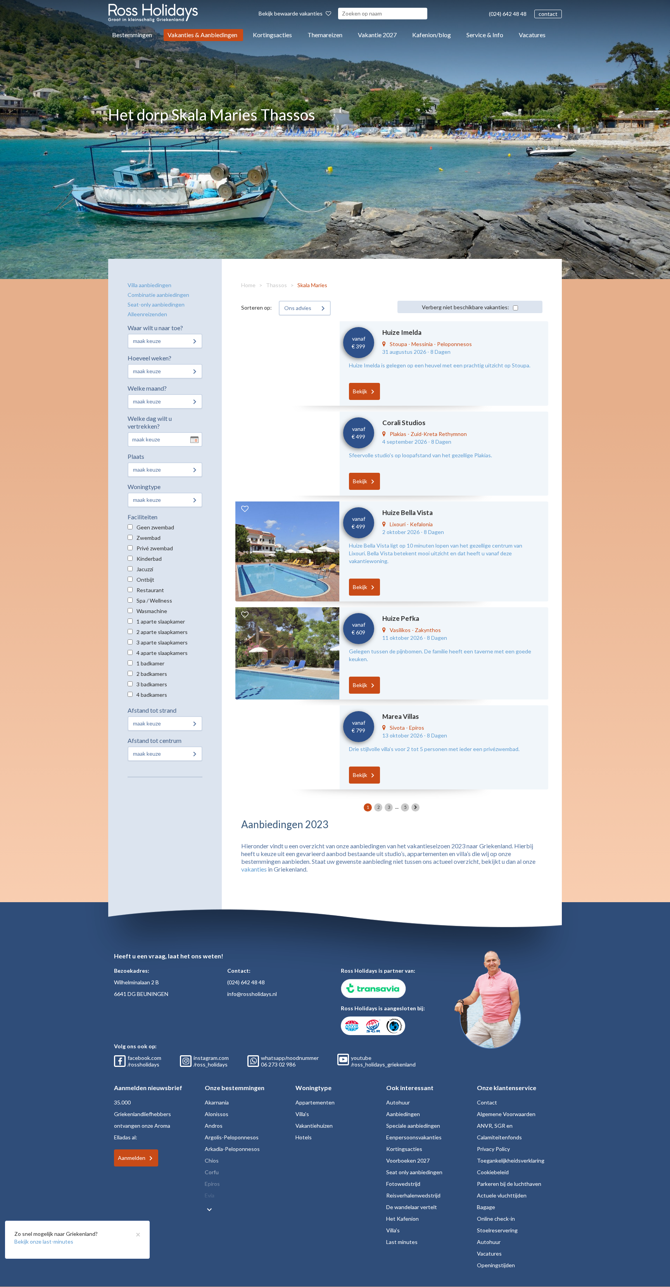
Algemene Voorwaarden (506, 1114)
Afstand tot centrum (154, 740)
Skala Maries (312, 285)
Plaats (136, 456)
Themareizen (324, 34)
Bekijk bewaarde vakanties (291, 13)
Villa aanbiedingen (149, 285)
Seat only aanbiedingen (414, 1172)
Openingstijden (496, 1265)
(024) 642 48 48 (508, 13)
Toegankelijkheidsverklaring (510, 1160)
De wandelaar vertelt (411, 1207)
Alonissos (216, 1114)
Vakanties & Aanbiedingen (202, 34)
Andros (214, 1125)
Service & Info (484, 34)
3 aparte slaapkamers (162, 642)
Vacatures (532, 34)
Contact (487, 1102)
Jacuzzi (144, 569)
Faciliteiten (142, 516)
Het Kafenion (402, 1218)
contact (548, 13)
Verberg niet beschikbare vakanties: (465, 307)
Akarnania (217, 1102)
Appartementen (315, 1102)
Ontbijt (145, 579)
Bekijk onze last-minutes (43, 1241)
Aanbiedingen (403, 1114)
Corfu (212, 1172)
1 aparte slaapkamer (160, 621)
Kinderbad (149, 558)
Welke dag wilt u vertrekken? (150, 422)
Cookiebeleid (493, 1172)
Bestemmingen (132, 34)
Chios (212, 1160)
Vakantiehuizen (314, 1125)
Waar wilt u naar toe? (155, 327)
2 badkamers (151, 673)
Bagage (486, 1207)
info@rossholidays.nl (252, 994)
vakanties (254, 869)
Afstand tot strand (152, 710)
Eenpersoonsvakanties (414, 1137)
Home (248, 285)
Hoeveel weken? (149, 358)
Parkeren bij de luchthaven (509, 1183)
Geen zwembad (155, 527)
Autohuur (398, 1102)
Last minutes (402, 1242)
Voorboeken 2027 (408, 1160)
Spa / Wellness (154, 600)
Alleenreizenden (147, 314)
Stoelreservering (497, 1230)
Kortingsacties (272, 34)
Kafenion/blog (431, 34)
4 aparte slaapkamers (162, 653)
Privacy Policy (493, 1149)
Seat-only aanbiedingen (156, 304)
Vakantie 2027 (377, 34)
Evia (209, 1195)
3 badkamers (151, 684)
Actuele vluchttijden (502, 1195)
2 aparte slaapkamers (162, 632)
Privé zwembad (154, 548)
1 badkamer (150, 663)
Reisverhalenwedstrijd (413, 1195)
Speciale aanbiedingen (413, 1125)
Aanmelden (131, 1157)
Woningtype (144, 486)
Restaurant (150, 590)
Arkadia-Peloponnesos (232, 1149)
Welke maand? (147, 388)
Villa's (302, 1114)
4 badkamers (151, 694)
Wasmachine (151, 611)
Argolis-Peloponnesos (232, 1137)
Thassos (276, 285)
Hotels (303, 1137)
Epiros (212, 1183)
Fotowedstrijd (403, 1183)
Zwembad (148, 537)
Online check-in (496, 1218)
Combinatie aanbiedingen (158, 294)
